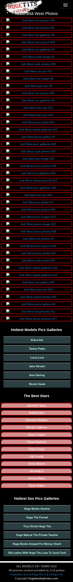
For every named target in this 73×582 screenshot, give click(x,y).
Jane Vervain (37, 366)
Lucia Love (37, 357)
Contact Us (56, 574)
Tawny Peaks (37, 348)
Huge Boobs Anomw (37, 508)
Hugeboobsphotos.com (43, 578)
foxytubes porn (19, 574)
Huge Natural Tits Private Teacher (37, 535)
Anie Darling (37, 375)
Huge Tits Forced (37, 517)
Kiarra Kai (37, 340)
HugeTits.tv (39, 574)
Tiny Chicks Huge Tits (37, 526)
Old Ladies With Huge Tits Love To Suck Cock (37, 552)
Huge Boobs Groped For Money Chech (37, 543)
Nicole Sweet (37, 384)
